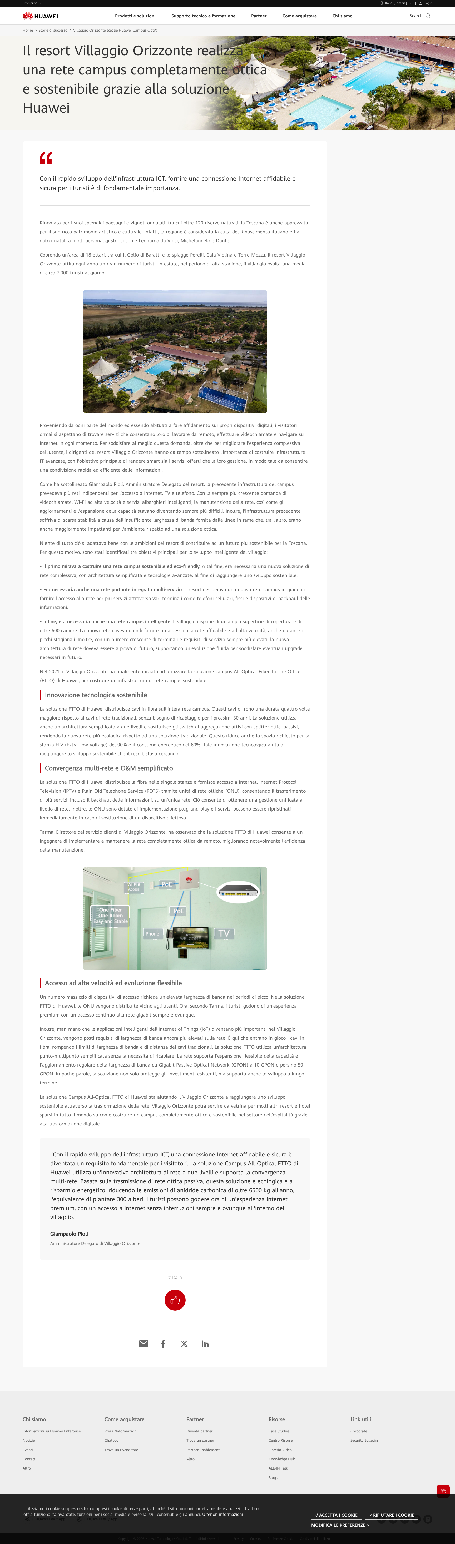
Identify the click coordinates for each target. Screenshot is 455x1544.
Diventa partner (199, 1431)
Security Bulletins (364, 1440)
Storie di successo (53, 30)
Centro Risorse (281, 1440)
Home (28, 30)
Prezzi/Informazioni (121, 1431)
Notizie (29, 1440)
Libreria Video (280, 1450)
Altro (27, 1468)
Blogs (273, 1478)
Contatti (29, 1459)
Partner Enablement (203, 1450)
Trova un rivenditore (121, 1450)
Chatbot (111, 1440)
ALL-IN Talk (278, 1468)
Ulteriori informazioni (222, 1514)
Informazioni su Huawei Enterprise (52, 1431)
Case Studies (279, 1431)
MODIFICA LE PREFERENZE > (340, 1525)
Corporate (358, 1431)
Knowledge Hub (282, 1459)
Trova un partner (200, 1440)
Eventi (28, 1450)
